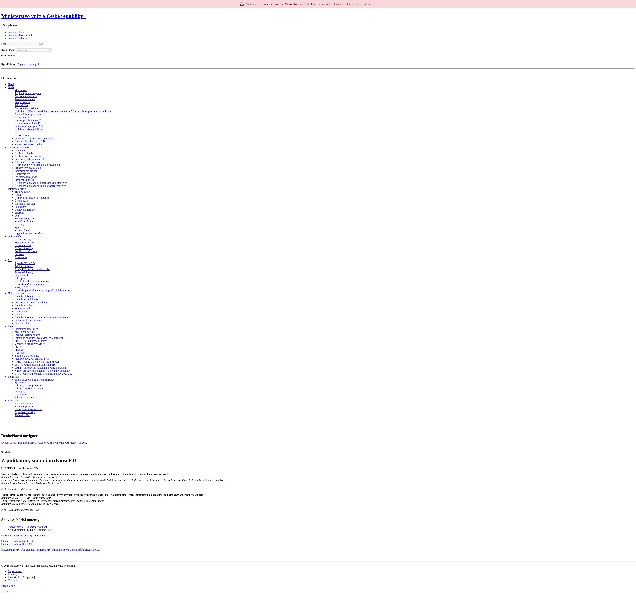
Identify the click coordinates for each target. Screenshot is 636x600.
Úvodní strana (8, 442)
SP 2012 (83, 442)
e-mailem (18, 535)
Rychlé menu (8, 49)
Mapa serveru (24, 64)
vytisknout (6, 535)
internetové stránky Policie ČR (17, 541)
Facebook (40, 535)
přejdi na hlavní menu (19, 35)
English (36, 64)
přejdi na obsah (16, 32)
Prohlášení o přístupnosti (21, 577)
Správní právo (57, 442)
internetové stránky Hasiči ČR (17, 544)
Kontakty (13, 574)
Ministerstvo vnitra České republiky (42, 16)
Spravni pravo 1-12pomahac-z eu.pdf (27, 526)
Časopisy (43, 442)
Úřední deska (8, 585)
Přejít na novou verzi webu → (358, 4)
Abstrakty (71, 442)
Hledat (4, 43)
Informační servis (27, 442)
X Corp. (29, 535)
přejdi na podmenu (17, 38)
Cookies (12, 580)
